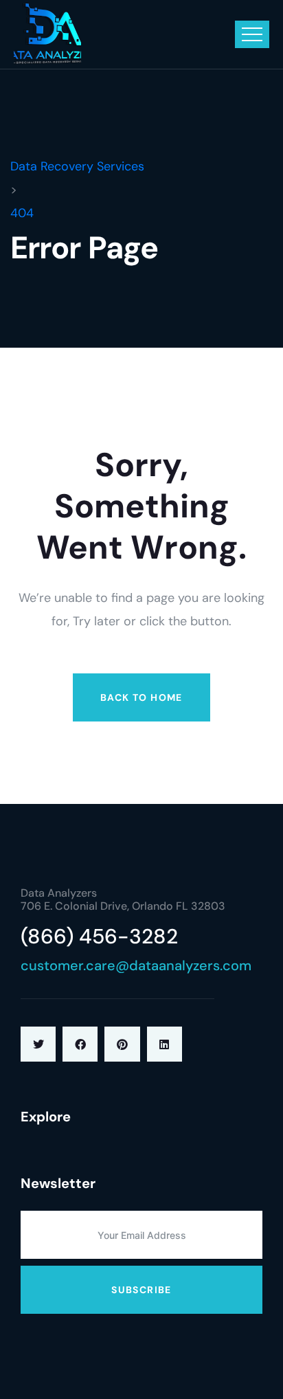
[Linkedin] (164, 1044)
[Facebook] (80, 1044)
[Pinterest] (121, 1044)
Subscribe (141, 1290)
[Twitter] (38, 1044)
